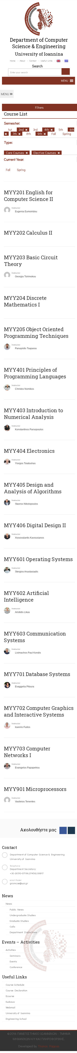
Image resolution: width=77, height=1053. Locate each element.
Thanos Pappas (49, 1046)
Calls (12, 926)
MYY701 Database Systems (37, 674)
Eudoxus (10, 1001)
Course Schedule (15, 984)
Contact (32, 60)
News (9, 903)
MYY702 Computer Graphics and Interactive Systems (39, 711)
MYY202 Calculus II (28, 232)
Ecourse (10, 996)
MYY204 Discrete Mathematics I (25, 301)
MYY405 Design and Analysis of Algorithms (33, 488)
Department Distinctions (23, 932)
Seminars (15, 955)
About (22, 60)
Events (13, 961)
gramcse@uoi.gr (19, 883)
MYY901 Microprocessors (35, 789)
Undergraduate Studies (23, 915)
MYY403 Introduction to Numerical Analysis (33, 413)
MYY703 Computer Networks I (27, 751)
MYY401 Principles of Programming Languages (35, 373)
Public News (16, 909)
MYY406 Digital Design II (35, 525)
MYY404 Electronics (29, 450)
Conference (16, 967)
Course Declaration (16, 990)
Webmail (10, 1007)
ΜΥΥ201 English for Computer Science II (28, 195)
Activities (11, 949)
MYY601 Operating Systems (38, 559)
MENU (5, 94)
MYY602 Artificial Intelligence (26, 596)
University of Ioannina (18, 1013)
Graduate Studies (19, 920)
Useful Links (46, 60)
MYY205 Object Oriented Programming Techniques (36, 332)
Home (12, 60)
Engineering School (16, 1018)
